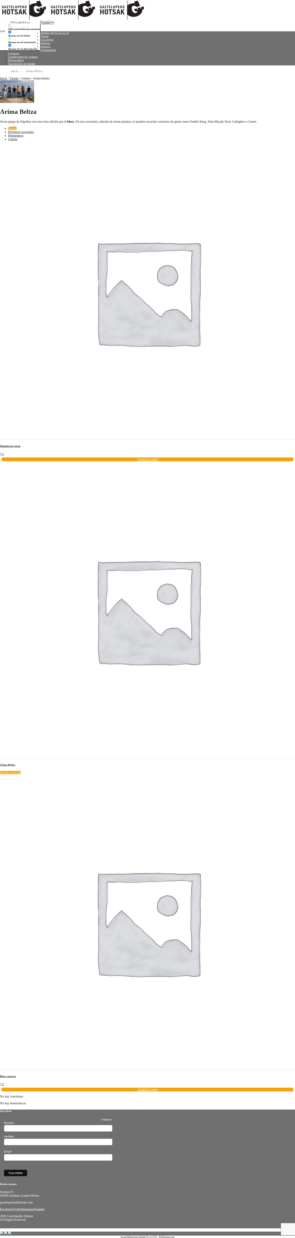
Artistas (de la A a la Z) (54, 33)
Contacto (13, 53)
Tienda (44, 36)
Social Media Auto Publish (133, 1237)
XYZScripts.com (166, 1237)
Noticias (45, 43)
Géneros (45, 46)
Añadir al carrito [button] (147, 459)
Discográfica (16, 60)
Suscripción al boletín (21, 63)
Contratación (48, 50)
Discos (12, 128)
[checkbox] (28, 27)
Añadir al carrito (10, 772)
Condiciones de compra (23, 56)
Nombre (9, 1122)
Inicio (3, 78)
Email (8, 1151)
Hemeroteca (15, 135)
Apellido (9, 1136)
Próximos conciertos (21, 132)
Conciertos (47, 39)
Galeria (12, 139)
